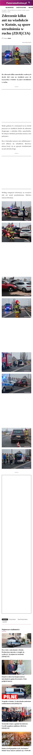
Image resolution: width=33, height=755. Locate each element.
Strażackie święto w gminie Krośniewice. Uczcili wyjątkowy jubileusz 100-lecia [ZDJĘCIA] (15, 726)
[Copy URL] (19, 69)
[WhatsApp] (11, 69)
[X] (7, 69)
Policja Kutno (12, 619)
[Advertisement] (16, 105)
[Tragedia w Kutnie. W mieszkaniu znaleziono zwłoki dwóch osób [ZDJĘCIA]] (16, 692)
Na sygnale (4, 10)
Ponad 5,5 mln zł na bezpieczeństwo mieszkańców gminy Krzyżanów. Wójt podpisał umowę (14, 679)
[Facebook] (3, 69)
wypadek (4, 621)
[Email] (15, 69)
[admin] (3, 38)
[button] (29, 2)
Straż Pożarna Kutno (23, 619)
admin (9, 38)
